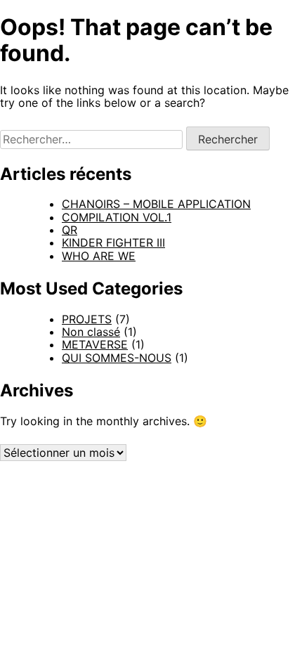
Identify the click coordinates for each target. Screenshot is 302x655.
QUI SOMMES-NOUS (116, 358)
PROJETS (87, 319)
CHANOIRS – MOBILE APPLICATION (156, 204)
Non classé (91, 332)
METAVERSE (95, 344)
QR (69, 230)
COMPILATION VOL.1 (116, 217)
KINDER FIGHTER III (113, 242)
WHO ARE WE (99, 256)
